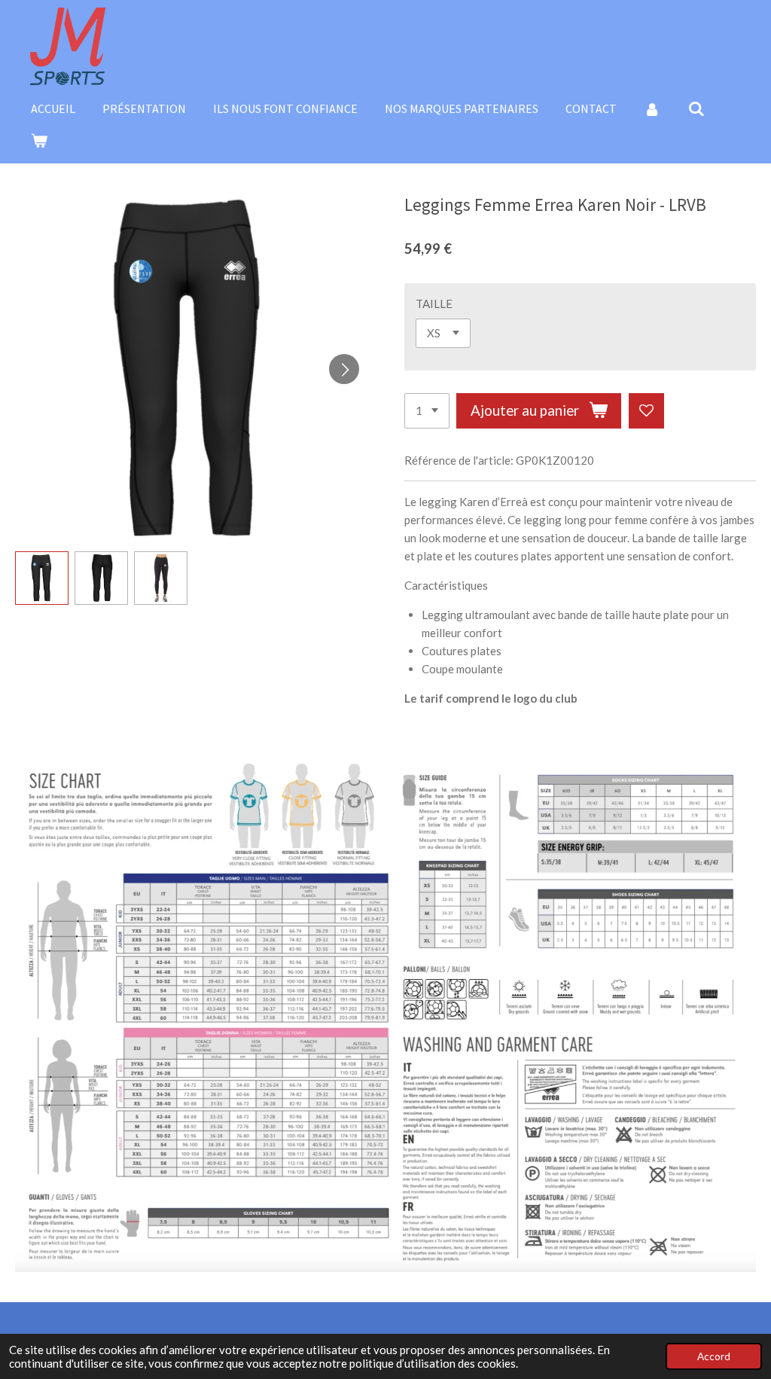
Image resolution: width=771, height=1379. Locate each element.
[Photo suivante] (344, 369)
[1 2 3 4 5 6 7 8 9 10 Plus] (426, 411)
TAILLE (434, 303)
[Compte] (652, 108)
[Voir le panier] (39, 140)
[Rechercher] (696, 108)
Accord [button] (713, 1356)
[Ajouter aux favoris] (646, 411)
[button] (42, 578)
